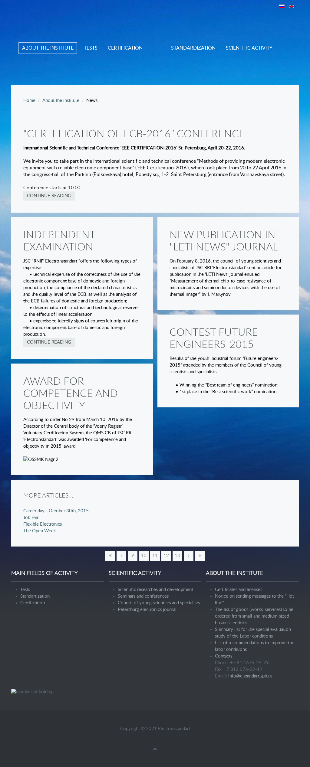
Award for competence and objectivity (70, 394)
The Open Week (39, 531)
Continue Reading (49, 196)
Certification (125, 48)
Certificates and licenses (238, 589)
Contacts (223, 656)
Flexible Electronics (42, 524)
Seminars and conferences (143, 596)
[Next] (188, 556)
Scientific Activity (249, 48)
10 (144, 555)
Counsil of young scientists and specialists (159, 603)
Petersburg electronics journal (147, 609)
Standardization (193, 48)
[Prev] (121, 556)
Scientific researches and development (155, 589)
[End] (200, 556)
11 (155, 555)
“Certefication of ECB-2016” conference (134, 134)
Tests (90, 48)
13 (177, 555)
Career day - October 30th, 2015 (56, 511)
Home (29, 100)
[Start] (110, 556)
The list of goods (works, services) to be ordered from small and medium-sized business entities (254, 616)
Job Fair (30, 517)
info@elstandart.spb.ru (250, 676)
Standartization (35, 596)
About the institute (48, 48)
